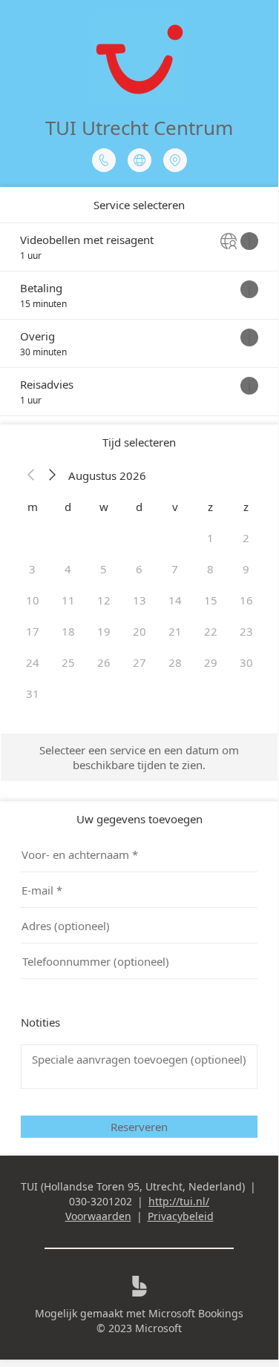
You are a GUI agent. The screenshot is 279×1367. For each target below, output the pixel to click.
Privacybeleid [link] (181, 1216)
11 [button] (68, 600)
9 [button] (246, 568)
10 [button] (32, 600)
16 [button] (246, 600)
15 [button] (210, 600)
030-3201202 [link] (100, 1201)
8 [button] (210, 568)
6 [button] (139, 568)
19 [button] (104, 631)
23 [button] (246, 631)
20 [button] (139, 631)
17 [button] (32, 631)
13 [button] (139, 600)
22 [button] (210, 631)
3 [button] (32, 568)
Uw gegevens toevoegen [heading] (139, 818)
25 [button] (68, 662)
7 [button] (174, 568)
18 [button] (68, 631)
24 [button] (32, 662)
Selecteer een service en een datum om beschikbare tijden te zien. (139, 757)
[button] (31, 475)
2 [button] (246, 537)
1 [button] (210, 537)
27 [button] (139, 662)
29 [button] (210, 662)
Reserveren (139, 1126)
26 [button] (104, 662)
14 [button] (175, 600)
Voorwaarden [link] (98, 1216)
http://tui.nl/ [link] (178, 1201)
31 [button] (32, 693)
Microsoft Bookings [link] (195, 1313)
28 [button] (175, 662)
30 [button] (246, 662)
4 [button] (68, 568)
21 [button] (175, 631)
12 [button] (104, 600)
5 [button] (103, 568)
